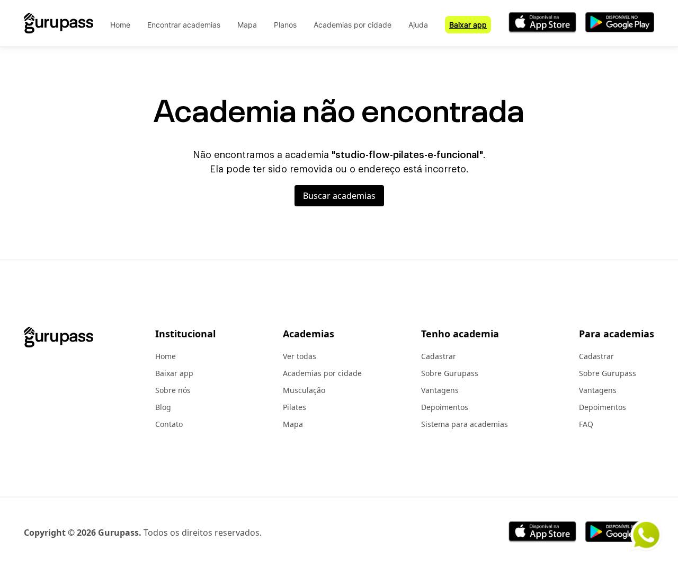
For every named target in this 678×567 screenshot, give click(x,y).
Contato (169, 424)
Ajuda (418, 24)
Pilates (294, 407)
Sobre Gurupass (449, 373)
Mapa (247, 24)
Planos (285, 24)
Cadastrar (438, 356)
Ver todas (299, 356)
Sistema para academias (464, 424)
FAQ (586, 424)
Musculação (304, 390)
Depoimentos (444, 407)
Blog (163, 407)
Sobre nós (173, 390)
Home (120, 24)
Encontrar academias (183, 24)
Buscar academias (339, 196)
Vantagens (440, 390)
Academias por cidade (352, 24)
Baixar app (468, 24)
